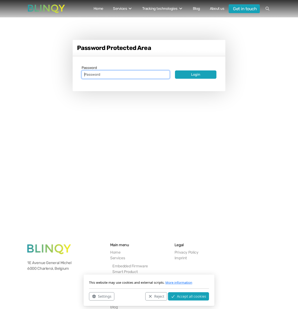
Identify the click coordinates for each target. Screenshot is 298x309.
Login (195, 74)
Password (89, 68)
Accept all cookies (191, 296)
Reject (159, 296)
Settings (104, 296)
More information (178, 282)
